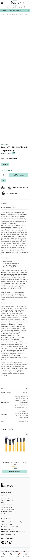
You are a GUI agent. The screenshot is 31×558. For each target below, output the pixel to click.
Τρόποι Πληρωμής (6, 505)
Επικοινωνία (4, 496)
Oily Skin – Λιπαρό (23, 417)
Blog (2, 502)
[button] (27, 3)
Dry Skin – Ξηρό (24, 413)
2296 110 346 (7, 527)
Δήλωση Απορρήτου (6, 511)
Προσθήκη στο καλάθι (19, 175)
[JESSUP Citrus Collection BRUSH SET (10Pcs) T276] (15, 446)
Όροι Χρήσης (4, 514)
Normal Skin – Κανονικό (22, 415)
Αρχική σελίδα (4, 14)
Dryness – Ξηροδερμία (22, 398)
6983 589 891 (15, 527)
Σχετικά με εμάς (5, 498)
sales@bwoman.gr (8, 529)
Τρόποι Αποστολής (6, 507)
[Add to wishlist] (3, 180)
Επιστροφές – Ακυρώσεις (8, 509)
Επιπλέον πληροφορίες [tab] (8, 207)
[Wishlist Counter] (21, 3)
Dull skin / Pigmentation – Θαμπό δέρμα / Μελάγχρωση (21, 402)
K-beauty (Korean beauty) (8, 500)
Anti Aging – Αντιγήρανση (21, 397)
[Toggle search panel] (24, 3)
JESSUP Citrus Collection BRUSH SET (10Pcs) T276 (15, 463)
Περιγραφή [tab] (4, 203)
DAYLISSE (5, 164)
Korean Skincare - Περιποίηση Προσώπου (20, 14)
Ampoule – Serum (23, 421)
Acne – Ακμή (25, 407)
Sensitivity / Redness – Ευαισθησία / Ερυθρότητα (21, 405)
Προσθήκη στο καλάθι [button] (14, 471)
